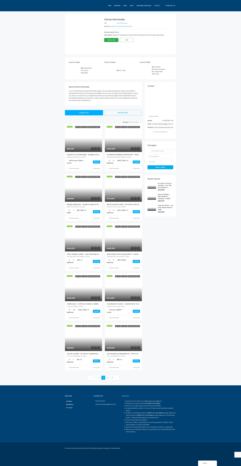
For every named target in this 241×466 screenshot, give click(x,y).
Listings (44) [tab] (84, 113)
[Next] (117, 378)
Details (96, 162)
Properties (117, 5)
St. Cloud (69, 408)
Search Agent (160, 167)
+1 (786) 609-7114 (170, 5)
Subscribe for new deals (144, 5)
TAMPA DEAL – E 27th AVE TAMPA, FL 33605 (82, 304)
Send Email (111, 40)
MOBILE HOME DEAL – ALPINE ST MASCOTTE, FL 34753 (86, 204)
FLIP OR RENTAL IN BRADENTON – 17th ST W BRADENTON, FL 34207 (131, 354)
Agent (125, 5)
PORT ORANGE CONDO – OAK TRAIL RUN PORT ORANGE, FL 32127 (90, 254)
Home (109, 5)
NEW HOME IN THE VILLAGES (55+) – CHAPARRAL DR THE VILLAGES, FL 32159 (134, 254)
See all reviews (122, 23)
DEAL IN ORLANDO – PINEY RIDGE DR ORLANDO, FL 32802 (164, 197)
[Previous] (90, 378)
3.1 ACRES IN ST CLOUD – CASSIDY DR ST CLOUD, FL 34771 (127, 304)
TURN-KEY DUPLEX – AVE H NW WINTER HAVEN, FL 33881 (165, 208)
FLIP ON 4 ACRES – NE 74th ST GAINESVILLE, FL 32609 (86, 354)
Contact (157, 5)
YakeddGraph (115, 448)
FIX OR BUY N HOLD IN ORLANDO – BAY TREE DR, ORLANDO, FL (164, 185)
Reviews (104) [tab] (123, 113)
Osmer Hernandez (74, 168)
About (132, 5)
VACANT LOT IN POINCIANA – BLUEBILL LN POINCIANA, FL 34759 (89, 155)
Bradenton (70, 404)
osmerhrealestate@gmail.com (162, 124)
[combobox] (135, 122)
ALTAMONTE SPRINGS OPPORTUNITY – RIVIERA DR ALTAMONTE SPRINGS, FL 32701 (136, 155)
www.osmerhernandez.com (163, 127)
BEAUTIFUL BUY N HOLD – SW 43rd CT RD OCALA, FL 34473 (128, 204)
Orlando (69, 401)
